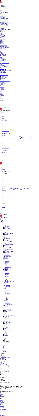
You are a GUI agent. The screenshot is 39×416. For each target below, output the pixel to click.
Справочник (1, 393)
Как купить (4, 350)
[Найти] (0, 4)
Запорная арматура (6, 258)
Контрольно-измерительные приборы (8, 310)
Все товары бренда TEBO (3, 388)
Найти (1, 412)
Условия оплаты (2, 405)
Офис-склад (1, 401)
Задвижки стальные (7, 260)
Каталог (3, 223)
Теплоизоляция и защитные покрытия (8, 322)
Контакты (1, 395)
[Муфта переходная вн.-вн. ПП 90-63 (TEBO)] (1, 369)
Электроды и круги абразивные (7, 342)
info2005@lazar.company (3, 103)
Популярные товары (2, 396)
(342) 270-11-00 (2, 105)
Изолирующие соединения (8, 286)
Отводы (6, 289)
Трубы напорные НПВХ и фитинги (7, 237)
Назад (5, 225)
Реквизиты (1, 403)
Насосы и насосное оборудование (7, 325)
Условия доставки (2, 402)
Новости (1, 399)
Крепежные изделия (6, 306)
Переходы (6, 292)
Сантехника (5, 340)
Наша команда (1, 398)
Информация (1, 400)
